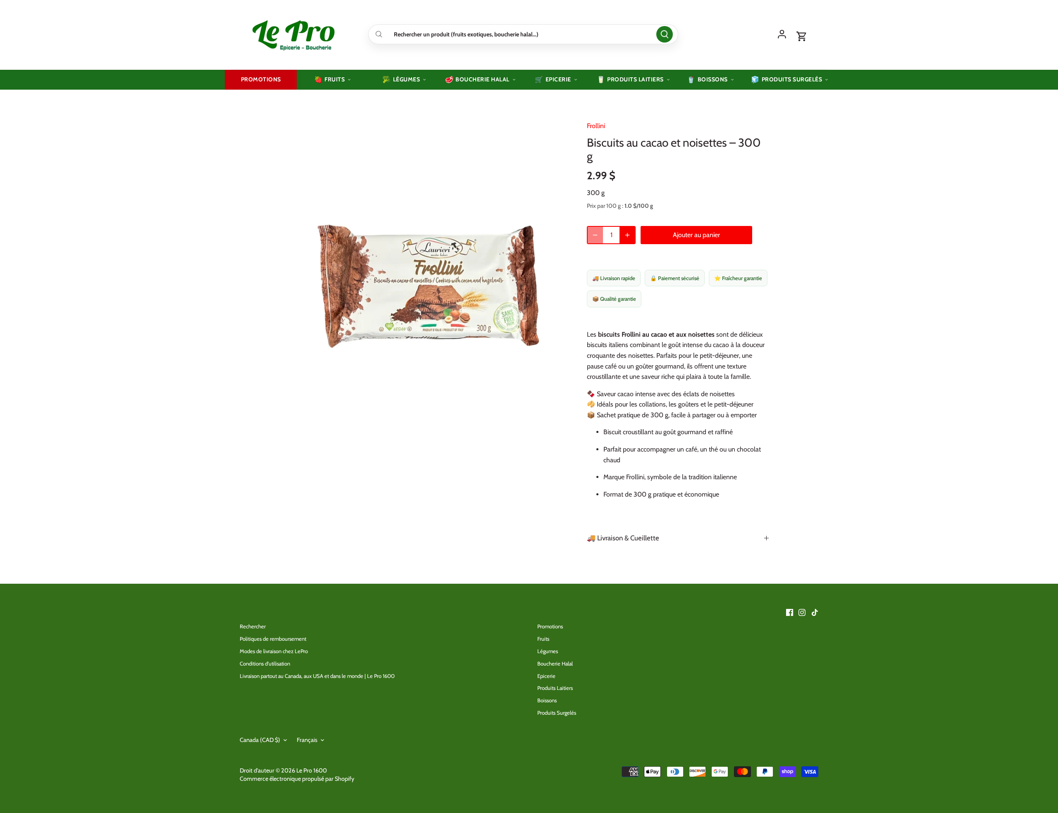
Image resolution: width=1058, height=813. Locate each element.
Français (307, 740)
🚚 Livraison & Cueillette (623, 538)
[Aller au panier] (802, 37)
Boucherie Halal (555, 663)
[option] (428, 286)
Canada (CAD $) (260, 740)
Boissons (547, 700)
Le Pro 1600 (311, 770)
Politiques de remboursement (273, 638)
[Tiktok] (814, 612)
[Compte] (782, 34)
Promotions (550, 626)
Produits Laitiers (555, 688)
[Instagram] (801, 612)
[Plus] (627, 235)
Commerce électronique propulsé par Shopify (297, 778)
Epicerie (546, 676)
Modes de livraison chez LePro (274, 651)
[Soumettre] (664, 34)
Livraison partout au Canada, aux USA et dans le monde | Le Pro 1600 (317, 676)
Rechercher (253, 626)
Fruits (543, 638)
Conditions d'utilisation (265, 663)
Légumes (547, 651)
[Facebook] (789, 612)
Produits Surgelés (556, 712)
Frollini (596, 126)
